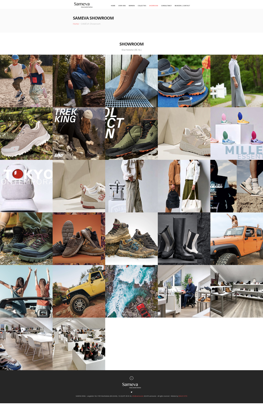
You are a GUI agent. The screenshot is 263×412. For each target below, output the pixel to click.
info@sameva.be (137, 396)
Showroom (153, 6)
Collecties (142, 6)
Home (113, 6)
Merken (132, 6)
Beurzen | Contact (182, 6)
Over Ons (122, 6)
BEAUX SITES (182, 396)
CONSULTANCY (166, 6)
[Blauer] (236, 133)
